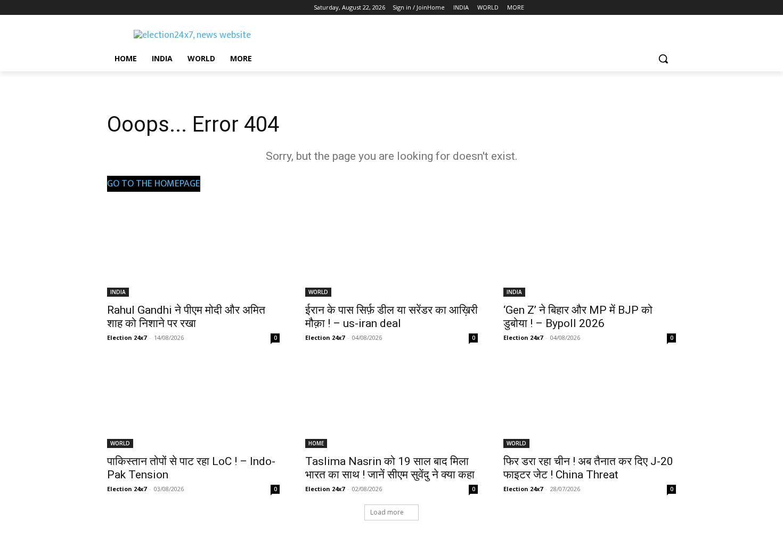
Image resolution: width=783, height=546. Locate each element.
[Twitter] (143, 8)
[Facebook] (113, 8)
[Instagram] (128, 8)
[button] (663, 58)
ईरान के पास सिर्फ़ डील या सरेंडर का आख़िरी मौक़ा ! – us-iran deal (391, 317)
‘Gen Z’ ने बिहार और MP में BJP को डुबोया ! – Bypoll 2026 (577, 317)
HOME (316, 443)
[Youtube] (172, 8)
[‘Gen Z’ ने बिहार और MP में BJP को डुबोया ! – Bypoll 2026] (589, 253)
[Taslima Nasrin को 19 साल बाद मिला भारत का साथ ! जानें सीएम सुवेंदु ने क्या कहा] (391, 405)
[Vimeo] (157, 8)
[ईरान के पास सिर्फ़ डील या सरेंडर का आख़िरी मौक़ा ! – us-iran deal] (391, 253)
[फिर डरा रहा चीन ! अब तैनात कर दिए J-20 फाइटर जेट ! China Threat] (589, 405)
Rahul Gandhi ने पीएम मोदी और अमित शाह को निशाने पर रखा (186, 317)
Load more (387, 512)
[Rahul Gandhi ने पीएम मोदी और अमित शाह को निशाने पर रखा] (193, 253)
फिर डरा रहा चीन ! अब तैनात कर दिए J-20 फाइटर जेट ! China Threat (588, 468)
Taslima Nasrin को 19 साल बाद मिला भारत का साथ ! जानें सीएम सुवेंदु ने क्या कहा (390, 468)
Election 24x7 (126, 337)
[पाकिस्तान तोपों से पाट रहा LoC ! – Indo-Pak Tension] (193, 405)
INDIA (118, 292)
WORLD (318, 292)
